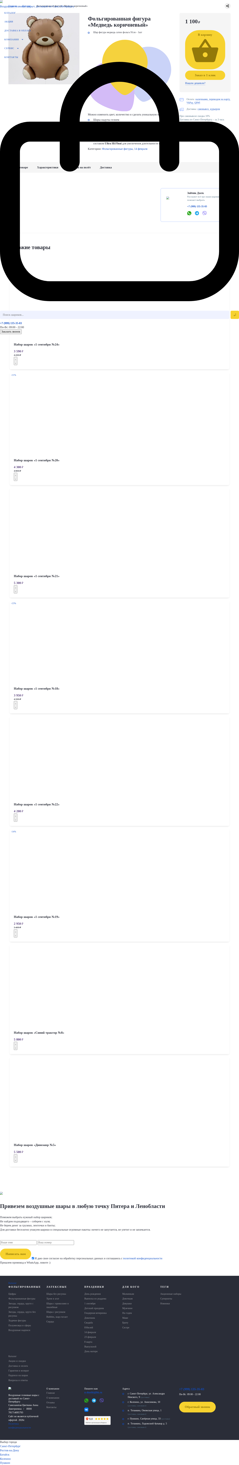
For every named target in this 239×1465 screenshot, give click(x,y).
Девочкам (127, 1298)
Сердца (50, 1321)
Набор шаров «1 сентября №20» (36, 460)
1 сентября (89, 1303)
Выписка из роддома (95, 1298)
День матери (91, 1351)
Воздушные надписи (19, 1330)
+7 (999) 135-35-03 (11, 323)
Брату (125, 1322)
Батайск (4, 1454)
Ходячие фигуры (17, 1320)
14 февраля (90, 1332)
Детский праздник (94, 1308)
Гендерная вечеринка (95, 1313)
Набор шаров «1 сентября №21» (36, 576)
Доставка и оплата (17, 30)
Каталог (10, 13)
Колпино (5, 1458)
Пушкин (5, 1462)
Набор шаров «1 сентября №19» (36, 917)
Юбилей (88, 1327)
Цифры (12, 1293)
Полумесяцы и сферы (19, 1325)
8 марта (88, 1341)
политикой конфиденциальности (142, 1258)
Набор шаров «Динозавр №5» (35, 1145)
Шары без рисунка (56, 1293)
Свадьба (88, 1322)
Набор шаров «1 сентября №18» (36, 688)
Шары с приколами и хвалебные (57, 1305)
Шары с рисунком (55, 1311)
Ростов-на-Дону (9, 1450)
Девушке (127, 1303)
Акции (8, 21)
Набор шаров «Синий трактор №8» (39, 1032)
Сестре (125, 1327)
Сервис (9, 48)
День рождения (92, 1293)
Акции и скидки (17, 1361)
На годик (127, 1313)
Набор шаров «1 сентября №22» (36, 804)
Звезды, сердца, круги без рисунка (22, 1313)
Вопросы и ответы (18, 1380)
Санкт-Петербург (10, 1446)
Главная (50, 1392)
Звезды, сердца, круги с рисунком (20, 1305)
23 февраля (90, 1337)
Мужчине (127, 1308)
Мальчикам (128, 1293)
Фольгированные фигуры (21, 1298)
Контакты (11, 57)
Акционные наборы (170, 1293)
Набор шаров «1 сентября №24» (36, 344)
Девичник (89, 1317)
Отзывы (50, 1402)
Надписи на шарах (18, 1375)
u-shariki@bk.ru (93, 1392)
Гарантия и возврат (18, 1370)
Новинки (165, 1303)
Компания (11, 39)
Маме (125, 1317)
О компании (52, 1397)
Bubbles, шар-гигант (57, 1316)
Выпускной (90, 1346)
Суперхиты (166, 1298)
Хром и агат (52, 1298)
